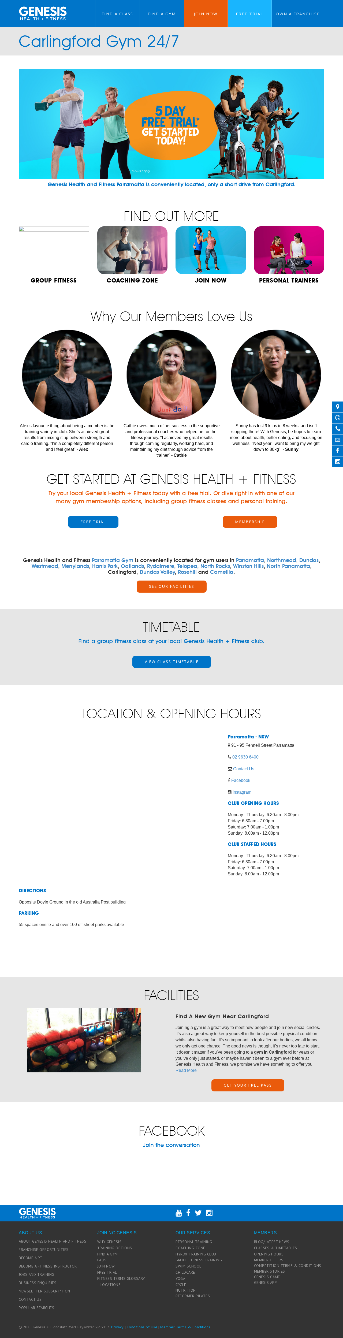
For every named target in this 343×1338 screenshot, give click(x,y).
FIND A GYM (107, 1254)
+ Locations (109, 1284)
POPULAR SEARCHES (36, 1307)
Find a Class (117, 13)
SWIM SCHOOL (189, 1266)
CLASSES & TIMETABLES (275, 1248)
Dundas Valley (157, 572)
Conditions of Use (142, 1327)
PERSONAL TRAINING (194, 1241)
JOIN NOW (106, 1266)
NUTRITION (186, 1290)
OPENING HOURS (269, 1254)
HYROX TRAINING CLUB (196, 1254)
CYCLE (181, 1284)
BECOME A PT (31, 1257)
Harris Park (105, 566)
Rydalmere (160, 566)
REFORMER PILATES (193, 1296)
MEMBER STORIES (269, 1271)
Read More (186, 1070)
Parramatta (250, 560)
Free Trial (249, 13)
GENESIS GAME (267, 1276)
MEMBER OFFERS (269, 1260)
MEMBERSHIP (250, 521)
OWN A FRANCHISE (298, 13)
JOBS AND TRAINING (36, 1274)
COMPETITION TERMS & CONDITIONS (287, 1265)
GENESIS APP (265, 1282)
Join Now (206, 13)
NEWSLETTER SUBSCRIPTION (44, 1291)
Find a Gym (162, 13)
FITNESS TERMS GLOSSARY (121, 1278)
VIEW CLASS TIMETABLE (172, 661)
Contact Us (243, 769)
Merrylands (75, 566)
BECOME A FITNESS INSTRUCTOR (48, 1266)
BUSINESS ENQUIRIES (37, 1282)
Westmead (45, 566)
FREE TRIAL (93, 521)
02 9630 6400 (245, 757)
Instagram (242, 792)
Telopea (187, 566)
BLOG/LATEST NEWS (271, 1241)
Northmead (281, 560)
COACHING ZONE (190, 1248)
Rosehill (187, 572)
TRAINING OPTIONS (114, 1248)
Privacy (117, 1327)
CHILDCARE (185, 1272)
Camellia (221, 572)
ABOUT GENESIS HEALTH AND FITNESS (52, 1241)
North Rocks (215, 566)
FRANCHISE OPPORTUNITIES (44, 1249)
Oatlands (132, 566)
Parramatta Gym (112, 560)
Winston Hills (248, 566)
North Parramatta (288, 566)
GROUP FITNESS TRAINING (199, 1260)
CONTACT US (30, 1299)
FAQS (102, 1260)
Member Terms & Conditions (185, 1327)
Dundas (309, 560)
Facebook (240, 780)
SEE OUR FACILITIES (171, 586)
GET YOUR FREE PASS (248, 1085)
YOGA (180, 1278)
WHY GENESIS (109, 1241)
